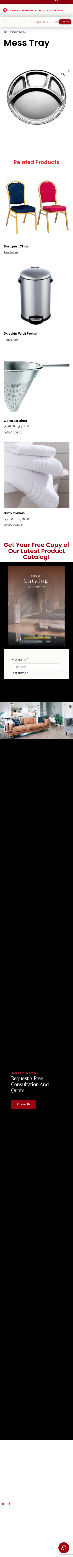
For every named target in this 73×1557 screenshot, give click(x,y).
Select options (13, 432)
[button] (5, 22)
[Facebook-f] (9, 1503)
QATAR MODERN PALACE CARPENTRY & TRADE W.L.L (37, 10)
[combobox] (45, 21)
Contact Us (24, 1104)
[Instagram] (3, 1503)
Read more (11, 252)
